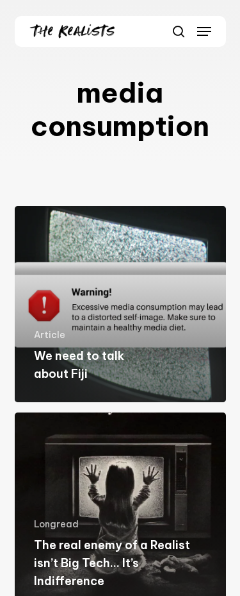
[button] (204, 31)
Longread (56, 524)
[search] (178, 31)
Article (49, 335)
